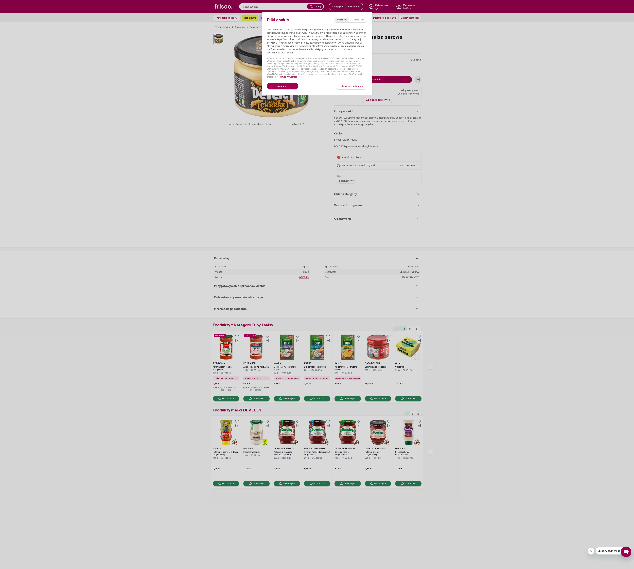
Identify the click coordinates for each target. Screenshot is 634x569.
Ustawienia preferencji (351, 86)
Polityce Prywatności (288, 77)
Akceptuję (282, 86)
